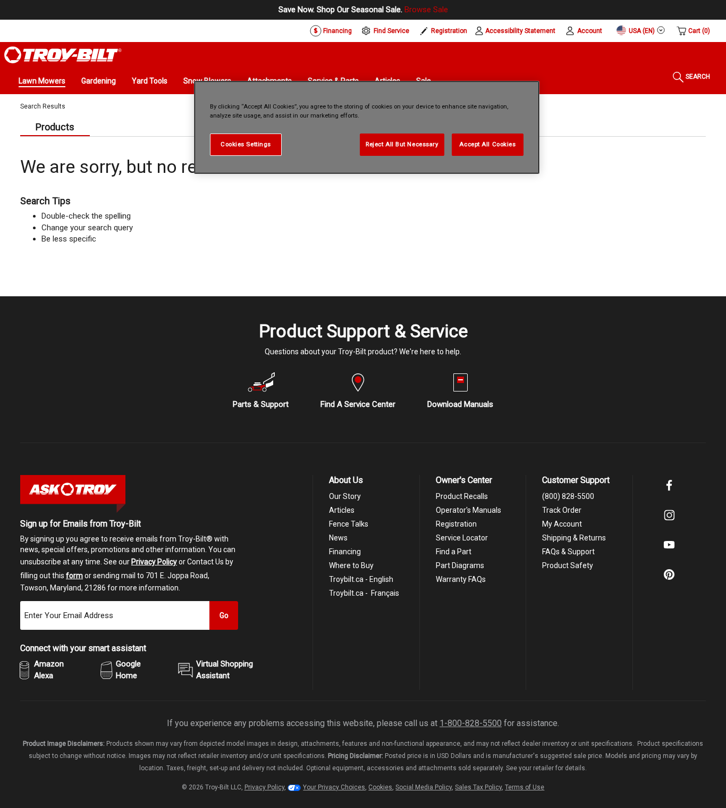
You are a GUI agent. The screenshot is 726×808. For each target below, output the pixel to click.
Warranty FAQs (461, 579)
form (74, 575)
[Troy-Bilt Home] (63, 54)
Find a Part (453, 551)
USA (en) (641, 31)
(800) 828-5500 (568, 496)
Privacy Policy (154, 561)
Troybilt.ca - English (361, 579)
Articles (341, 510)
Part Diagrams (460, 565)
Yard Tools (149, 81)
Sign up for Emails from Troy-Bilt (80, 524)
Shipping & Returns (574, 538)
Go (224, 615)
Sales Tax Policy (478, 787)
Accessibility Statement (520, 31)
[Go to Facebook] (669, 492)
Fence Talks (348, 524)
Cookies (380, 787)
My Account (562, 524)
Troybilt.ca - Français (364, 593)
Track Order (561, 510)
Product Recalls (462, 496)
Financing (337, 31)
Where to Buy (351, 565)
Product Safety (567, 565)
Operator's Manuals (468, 510)
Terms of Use (524, 787)
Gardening (98, 81)
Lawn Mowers (42, 81)
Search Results (42, 106)
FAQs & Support (568, 551)
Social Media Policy (423, 787)
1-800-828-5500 (471, 723)
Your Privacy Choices (334, 787)
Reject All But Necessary (402, 144)
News (338, 538)
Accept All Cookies (487, 144)
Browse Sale (426, 9)
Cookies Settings (246, 144)
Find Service (391, 31)
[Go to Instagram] (669, 522)
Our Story (345, 496)
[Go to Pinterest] (669, 582)
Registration (449, 31)
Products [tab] (55, 126)
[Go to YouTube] (669, 552)
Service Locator (462, 538)
